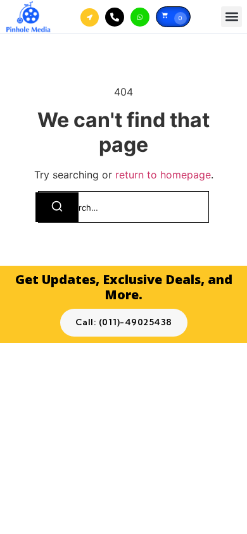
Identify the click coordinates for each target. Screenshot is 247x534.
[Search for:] (123, 207)
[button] (231, 16)
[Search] (57, 207)
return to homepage (163, 174)
